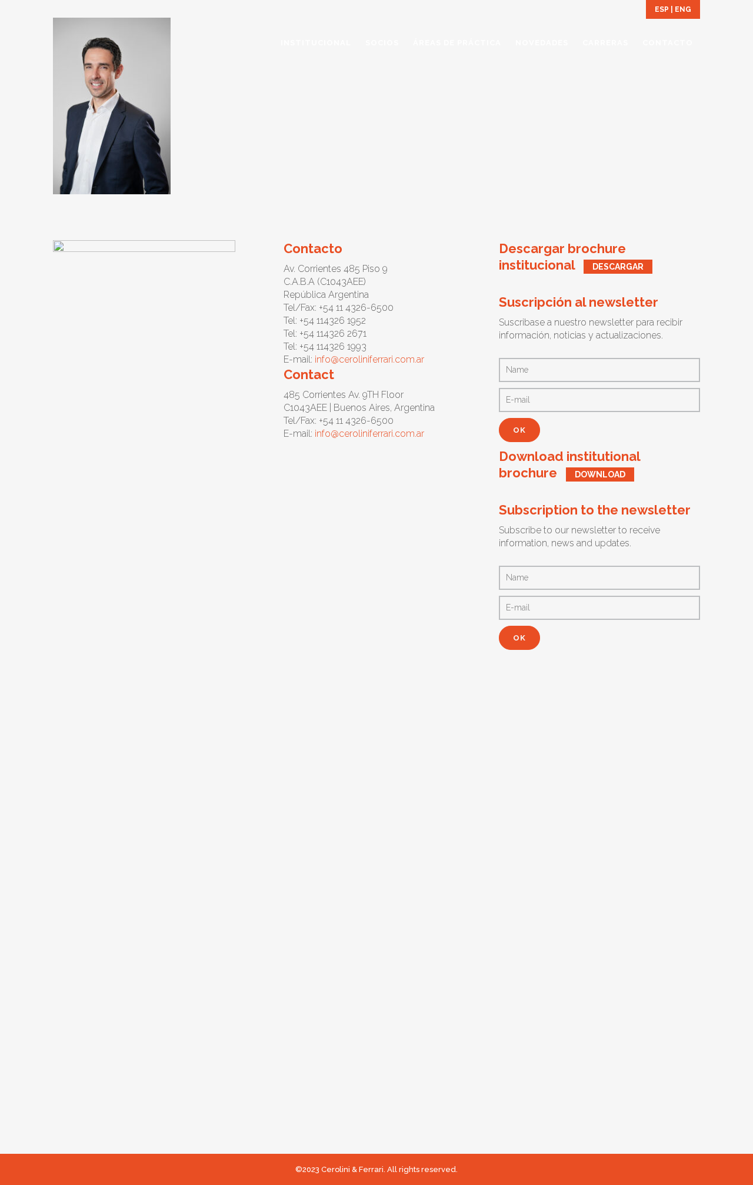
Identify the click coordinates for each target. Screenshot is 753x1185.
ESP (662, 9)
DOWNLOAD (600, 474)
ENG (683, 9)
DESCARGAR (618, 266)
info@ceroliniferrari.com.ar (369, 359)
